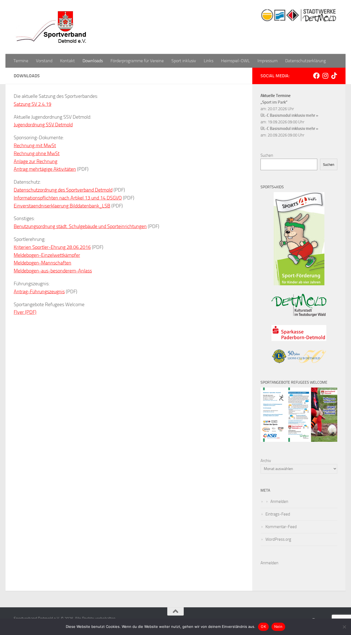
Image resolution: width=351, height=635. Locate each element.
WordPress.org (278, 539)
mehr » (312, 115)
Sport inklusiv (183, 60)
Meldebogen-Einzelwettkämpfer (47, 255)
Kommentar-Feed (281, 526)
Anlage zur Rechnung (35, 161)
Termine (20, 60)
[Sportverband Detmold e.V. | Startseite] (52, 27)
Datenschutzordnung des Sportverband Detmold (63, 190)
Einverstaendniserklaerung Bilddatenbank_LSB (62, 206)
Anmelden (279, 501)
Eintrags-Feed (277, 514)
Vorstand (44, 60)
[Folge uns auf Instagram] (325, 75)
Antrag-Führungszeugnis (39, 292)
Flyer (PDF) (25, 312)
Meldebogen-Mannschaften (42, 263)
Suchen (267, 155)
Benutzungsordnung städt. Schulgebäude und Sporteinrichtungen (80, 226)
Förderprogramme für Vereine (137, 60)
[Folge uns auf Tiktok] (334, 75)
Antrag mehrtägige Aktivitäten (45, 169)
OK (263, 626)
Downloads (93, 60)
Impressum (267, 60)
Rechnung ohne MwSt (37, 153)
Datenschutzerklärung (305, 60)
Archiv (266, 460)
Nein (278, 626)
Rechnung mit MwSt (35, 146)
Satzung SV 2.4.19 (32, 104)
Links (208, 60)
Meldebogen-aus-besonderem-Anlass (53, 271)
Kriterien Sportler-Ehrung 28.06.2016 (52, 247)
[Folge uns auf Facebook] (316, 75)
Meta (265, 490)
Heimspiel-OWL (235, 60)
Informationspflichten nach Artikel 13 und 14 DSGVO (68, 198)
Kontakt (67, 60)
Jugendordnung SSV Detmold (43, 125)
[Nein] (344, 627)
